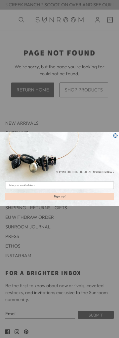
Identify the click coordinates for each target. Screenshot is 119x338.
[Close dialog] (115, 136)
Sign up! (59, 196)
